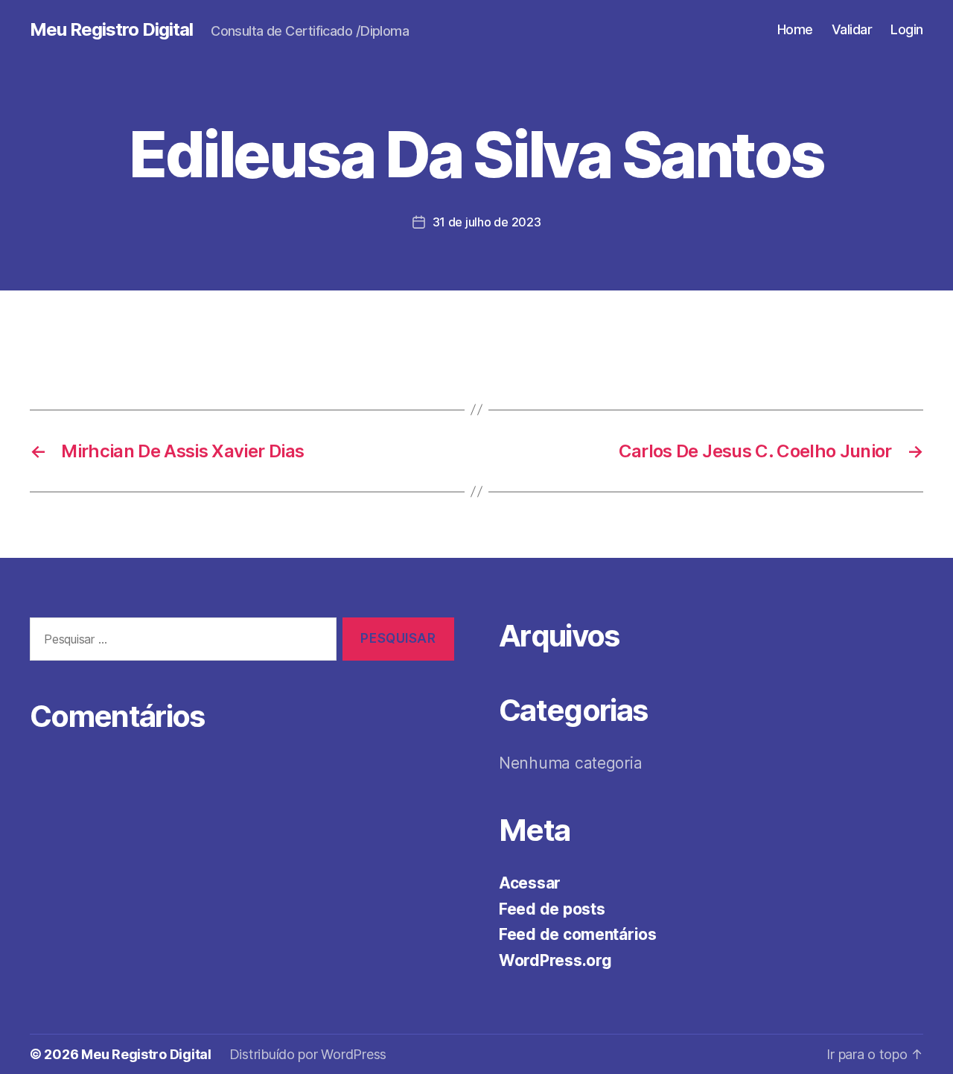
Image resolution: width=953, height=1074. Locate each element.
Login (906, 29)
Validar (852, 29)
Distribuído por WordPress (307, 1054)
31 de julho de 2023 (487, 222)
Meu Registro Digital (111, 30)
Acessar (530, 883)
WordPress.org (555, 960)
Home (795, 29)
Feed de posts (552, 909)
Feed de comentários (578, 934)
